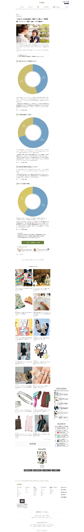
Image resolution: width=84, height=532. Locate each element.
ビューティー (27, 487)
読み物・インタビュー (54, 487)
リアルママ (35, 495)
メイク (26, 488)
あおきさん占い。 (64, 487)
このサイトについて (36, 516)
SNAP (17, 494)
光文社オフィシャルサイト (49, 517)
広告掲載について (34, 517)
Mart (43, 524)
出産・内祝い (35, 490)
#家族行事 (42, 259)
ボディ (26, 491)
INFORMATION (47, 515)
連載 (50, 488)
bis (47, 524)
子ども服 (35, 491)
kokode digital (49, 526)
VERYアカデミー (52, 490)
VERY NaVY (63, 494)
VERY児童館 (35, 488)
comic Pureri (43, 525)
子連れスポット (35, 489)
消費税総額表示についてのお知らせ (42, 511)
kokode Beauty (39, 526)
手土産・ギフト (43, 493)
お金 (41, 494)
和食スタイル (51, 524)
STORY (40, 524)
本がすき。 (53, 525)
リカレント (51, 492)
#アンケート (38, 259)
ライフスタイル (43, 487)
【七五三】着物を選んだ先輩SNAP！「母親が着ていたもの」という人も (31, 56)
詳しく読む (25, 110)
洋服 (17, 491)
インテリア (42, 489)
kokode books (44, 526)
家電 (41, 495)
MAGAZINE (36, 515)
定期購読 (55, 470)
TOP (16, 480)
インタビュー (51, 489)
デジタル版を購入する (37, 470)
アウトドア (42, 490)
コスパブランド (19, 492)
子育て (17, 14)
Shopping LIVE (63, 492)
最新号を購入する (28, 470)
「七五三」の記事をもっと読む (32, 242)
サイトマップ (48, 516)
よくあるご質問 (39, 517)
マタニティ (18, 495)
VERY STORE (63, 489)
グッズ (34, 492)
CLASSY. (34, 524)
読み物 (51, 493)
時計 (17, 496)
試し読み (46, 470)
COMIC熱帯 (39, 525)
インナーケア (27, 492)
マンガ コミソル (48, 525)
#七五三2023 (27, 259)
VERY (37, 524)
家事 (41, 492)
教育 (34, 494)
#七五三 (23, 259)
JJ (31, 524)
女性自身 (31, 525)
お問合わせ (43, 517)
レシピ (42, 488)
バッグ (18, 489)
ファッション (19, 487)
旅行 (41, 491)
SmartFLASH (34, 525)
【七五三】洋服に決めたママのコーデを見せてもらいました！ (29, 237)
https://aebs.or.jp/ (25, 507)
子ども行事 (35, 493)
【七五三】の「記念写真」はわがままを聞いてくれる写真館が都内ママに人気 (32, 234)
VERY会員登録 (63, 497)
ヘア (26, 490)
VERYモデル (51, 491)
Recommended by (46, 439)
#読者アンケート (32, 259)
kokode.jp (34, 526)
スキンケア (27, 489)
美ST (45, 524)
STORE (43, 515)
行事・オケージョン (19, 493)
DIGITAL (40, 515)
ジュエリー (18, 490)
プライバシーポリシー (43, 516)
